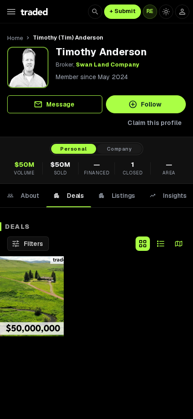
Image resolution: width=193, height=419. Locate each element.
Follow (151, 104)
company (119, 149)
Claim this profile (154, 123)
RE (150, 11)
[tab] (23, 195)
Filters (33, 244)
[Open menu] (11, 11)
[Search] (95, 11)
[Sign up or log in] (182, 11)
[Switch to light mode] (166, 11)
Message (60, 104)
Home (15, 38)
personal (73, 149)
